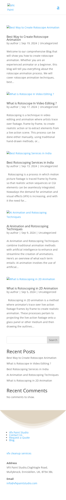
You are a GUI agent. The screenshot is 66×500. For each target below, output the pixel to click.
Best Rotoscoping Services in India (30, 162)
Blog (11, 440)
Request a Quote (19, 437)
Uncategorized (49, 43)
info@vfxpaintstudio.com (22, 483)
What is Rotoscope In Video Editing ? (32, 103)
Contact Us (15, 435)
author (14, 43)
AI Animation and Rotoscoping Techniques (27, 227)
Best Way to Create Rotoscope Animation (27, 38)
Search (53, 340)
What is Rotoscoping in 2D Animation (32, 288)
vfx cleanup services (19, 453)
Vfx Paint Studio (18, 432)
